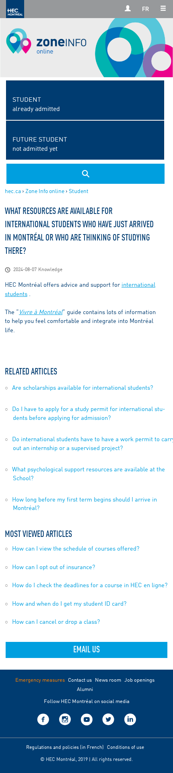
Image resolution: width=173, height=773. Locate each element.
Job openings (139, 680)
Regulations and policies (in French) (65, 747)
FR (145, 9)
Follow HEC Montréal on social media (87, 701)
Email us (86, 650)
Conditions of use (125, 747)
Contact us (80, 680)
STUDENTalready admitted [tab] (36, 105)
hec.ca (13, 191)
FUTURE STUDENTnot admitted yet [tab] (39, 144)
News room (108, 680)
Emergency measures (40, 680)
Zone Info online (44, 191)
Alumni (85, 689)
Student (79, 191)
